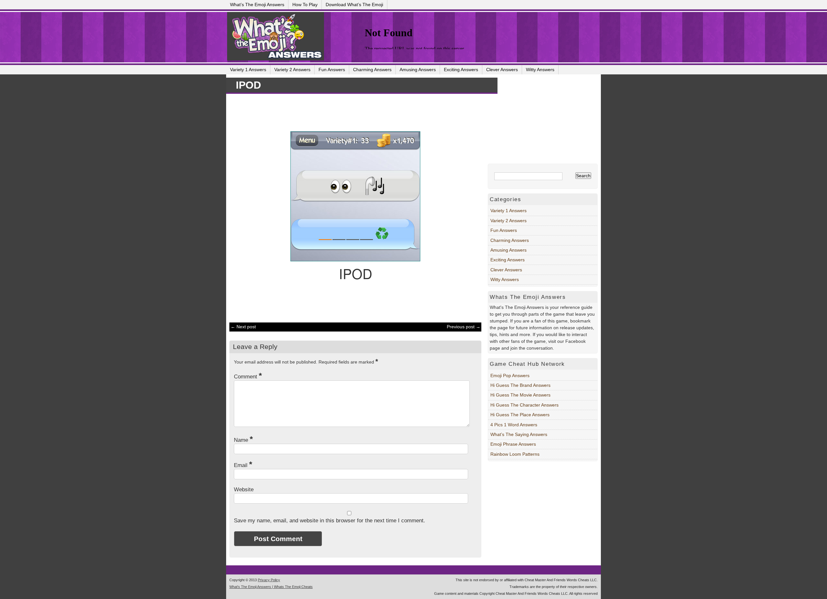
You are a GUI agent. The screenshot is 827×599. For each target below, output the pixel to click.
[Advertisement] (352, 111)
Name (243, 440)
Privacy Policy (269, 580)
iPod (248, 85)
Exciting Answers (461, 69)
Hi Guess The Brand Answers (520, 385)
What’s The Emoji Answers (257, 4)
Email (243, 465)
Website (244, 489)
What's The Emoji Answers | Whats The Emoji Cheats (271, 587)
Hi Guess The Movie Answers (520, 395)
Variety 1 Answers (248, 69)
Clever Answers (502, 69)
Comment (248, 377)
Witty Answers (540, 69)
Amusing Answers (418, 69)
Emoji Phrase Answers (513, 444)
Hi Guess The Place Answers (520, 414)
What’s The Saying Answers (518, 434)
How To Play (305, 4)
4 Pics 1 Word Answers (513, 424)
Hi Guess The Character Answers (524, 405)
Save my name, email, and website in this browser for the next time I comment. (329, 520)
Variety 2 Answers (292, 69)
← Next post (243, 326)
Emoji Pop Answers (509, 375)
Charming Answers (372, 69)
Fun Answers (332, 69)
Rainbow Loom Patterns (514, 454)
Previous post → (463, 326)
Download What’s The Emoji (354, 4)
